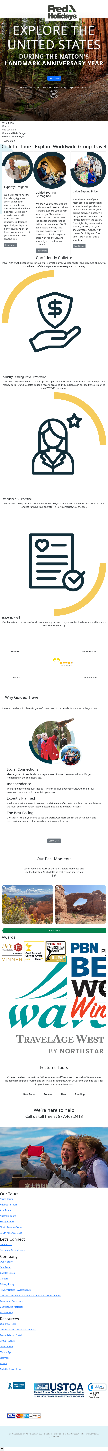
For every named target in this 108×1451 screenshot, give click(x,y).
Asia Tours (5, 1210)
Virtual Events (7, 1340)
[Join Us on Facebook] (45, 1189)
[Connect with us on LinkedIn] (53, 1189)
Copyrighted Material (11, 1306)
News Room (6, 1346)
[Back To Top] (2, 1449)
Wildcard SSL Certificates (94, 1395)
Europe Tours (7, 1221)
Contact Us (6, 1244)
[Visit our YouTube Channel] (59, 1189)
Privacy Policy (7, 1284)
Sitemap (4, 1357)
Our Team (5, 1267)
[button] (97, 1387)
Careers (4, 1278)
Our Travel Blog (8, 1323)
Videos (3, 1363)
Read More (10, 245)
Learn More (54, 78)
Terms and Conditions (11, 1301)
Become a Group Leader (13, 1250)
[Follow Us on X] (50, 1189)
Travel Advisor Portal (11, 1335)
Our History (6, 1261)
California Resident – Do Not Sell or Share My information (30, 1295)
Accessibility (6, 1312)
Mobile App (6, 1352)
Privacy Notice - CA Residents (15, 1289)
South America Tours (11, 1232)
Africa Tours (6, 1199)
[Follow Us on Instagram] (48, 1189)
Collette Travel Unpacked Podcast (18, 1329)
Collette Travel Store (10, 1369)
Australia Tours (8, 1215)
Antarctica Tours (8, 1204)
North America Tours (11, 1227)
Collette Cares (7, 1273)
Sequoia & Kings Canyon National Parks (70, 87)
